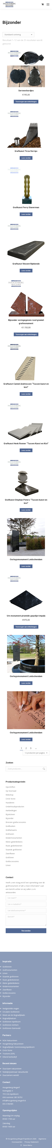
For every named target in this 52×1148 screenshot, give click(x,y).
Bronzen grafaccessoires (16, 822)
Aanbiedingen (11, 810)
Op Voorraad (11, 791)
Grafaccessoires (12, 861)
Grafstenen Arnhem (11, 1025)
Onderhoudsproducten (15, 806)
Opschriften (10, 787)
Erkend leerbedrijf (10, 1057)
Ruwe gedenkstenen (14, 845)
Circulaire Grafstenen (11, 1012)
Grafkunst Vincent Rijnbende (26, 264)
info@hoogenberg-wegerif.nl (14, 1100)
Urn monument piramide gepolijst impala (26, 616)
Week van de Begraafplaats (14, 1015)
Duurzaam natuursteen (12, 1068)
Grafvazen (10, 834)
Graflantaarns (11, 830)
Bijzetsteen (10, 814)
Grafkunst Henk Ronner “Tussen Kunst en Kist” (26, 443)
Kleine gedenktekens (14, 842)
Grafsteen (10, 857)
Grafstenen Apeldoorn (12, 1021)
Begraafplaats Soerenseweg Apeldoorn (19, 1047)
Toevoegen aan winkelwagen (26, 102)
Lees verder (26, 158)
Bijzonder (10, 818)
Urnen (8, 865)
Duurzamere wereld (11, 1075)
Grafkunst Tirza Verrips (26, 151)
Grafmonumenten (10, 970)
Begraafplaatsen (9, 1018)
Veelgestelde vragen (11, 1008)
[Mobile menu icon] (47, 4)
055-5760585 (8, 1104)
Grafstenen (7, 966)
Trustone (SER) (9, 1053)
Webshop (9, 795)
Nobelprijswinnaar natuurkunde (15, 1072)
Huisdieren (10, 802)
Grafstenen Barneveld (11, 1028)
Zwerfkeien (10, 853)
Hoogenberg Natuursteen (13, 1044)
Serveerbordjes (26, 90)
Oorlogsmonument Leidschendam (26, 559)
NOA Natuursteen (10, 1040)
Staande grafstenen (14, 849)
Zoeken (43, 768)
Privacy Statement (31, 1142)
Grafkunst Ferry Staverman (26, 207)
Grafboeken (10, 826)
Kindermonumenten (14, 838)
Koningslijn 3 (8, 1091)
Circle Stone (10, 798)
